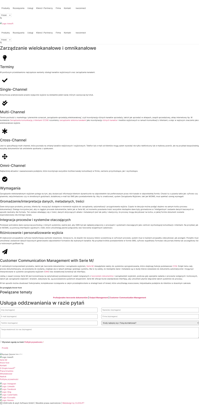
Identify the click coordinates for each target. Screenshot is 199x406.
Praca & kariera (6, 371)
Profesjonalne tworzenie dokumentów (70, 297)
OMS (47, 271)
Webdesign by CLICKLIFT (73, 403)
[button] (6, 15)
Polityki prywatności (33, 342)
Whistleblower (6, 374)
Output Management (98, 297)
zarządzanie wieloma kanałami (72, 120)
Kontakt (3, 365)
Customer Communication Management (128, 297)
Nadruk (3, 376)
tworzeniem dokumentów (102, 276)
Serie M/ (90, 266)
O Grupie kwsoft (7, 368)
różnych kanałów (109, 120)
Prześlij (5, 348)
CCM (175, 266)
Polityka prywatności (9, 379)
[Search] (1, 18)
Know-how (4, 363)
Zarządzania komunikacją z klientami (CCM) (29, 120)
